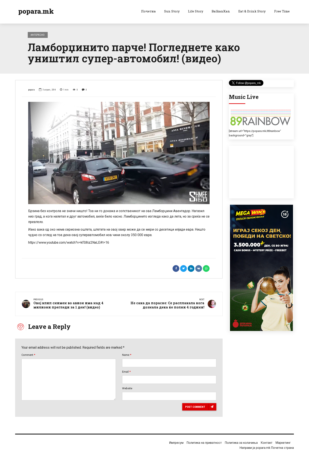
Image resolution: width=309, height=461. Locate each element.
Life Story (195, 11)
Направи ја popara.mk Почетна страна (267, 448)
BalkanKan (221, 11)
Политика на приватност (204, 443)
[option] (119, 153)
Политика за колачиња (241, 443)
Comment (28, 354)
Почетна (148, 11)
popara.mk (36, 11)
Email (126, 371)
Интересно (38, 34)
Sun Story (172, 11)
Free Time (282, 11)
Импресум (176, 443)
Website (127, 388)
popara (31, 89)
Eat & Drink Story (252, 11)
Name (126, 354)
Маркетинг (283, 443)
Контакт (266, 443)
